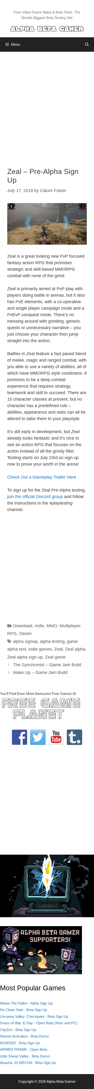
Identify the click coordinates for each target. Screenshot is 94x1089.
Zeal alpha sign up (25, 657)
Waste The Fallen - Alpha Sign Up (26, 1003)
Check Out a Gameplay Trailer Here (41, 477)
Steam (25, 633)
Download (22, 625)
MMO (52, 625)
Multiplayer (70, 625)
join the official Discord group (35, 496)
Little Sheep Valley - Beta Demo (25, 1056)
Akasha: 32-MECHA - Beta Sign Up (28, 1063)
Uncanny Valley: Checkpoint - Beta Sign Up (34, 1016)
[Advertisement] (47, 106)
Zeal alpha (75, 649)
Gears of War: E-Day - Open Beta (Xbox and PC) (38, 1023)
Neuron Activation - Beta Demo (24, 1036)
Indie (39, 625)
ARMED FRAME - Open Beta (23, 1049)
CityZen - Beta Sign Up (18, 1030)
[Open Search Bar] (87, 44)
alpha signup (25, 641)
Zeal (58, 649)
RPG (12, 633)
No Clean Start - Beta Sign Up (23, 1010)
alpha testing (52, 641)
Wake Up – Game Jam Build (40, 672)
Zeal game (55, 657)
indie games (40, 649)
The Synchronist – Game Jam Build (47, 664)
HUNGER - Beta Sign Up (20, 1043)
